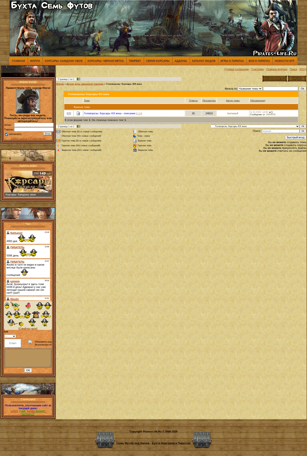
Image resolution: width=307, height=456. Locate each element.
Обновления (257, 100)
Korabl (30, 411)
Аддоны (181, 60)
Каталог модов (203, 60)
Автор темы (233, 100)
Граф (22, 411)
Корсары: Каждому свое (64, 60)
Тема (87, 100)
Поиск (293, 69)
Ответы (193, 100)
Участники (257, 69)
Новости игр (284, 60)
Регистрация (37, 138)
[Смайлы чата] (27, 328)
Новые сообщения (237, 69)
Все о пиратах (259, 60)
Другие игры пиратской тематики (85, 84)
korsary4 (232, 113)
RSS (302, 69)
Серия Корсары (158, 60)
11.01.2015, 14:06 (259, 112)
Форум (35, 60)
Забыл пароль (19, 138)
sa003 (14, 411)
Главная (18, 60)
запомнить (15, 134)
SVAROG (271, 114)
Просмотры (209, 100)
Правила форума (276, 69)
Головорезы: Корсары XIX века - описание (109, 113)
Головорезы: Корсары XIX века (124, 84)
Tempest (135, 60)
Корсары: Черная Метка (106, 60)
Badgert (40, 411)
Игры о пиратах (232, 60)
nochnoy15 (28, 414)
